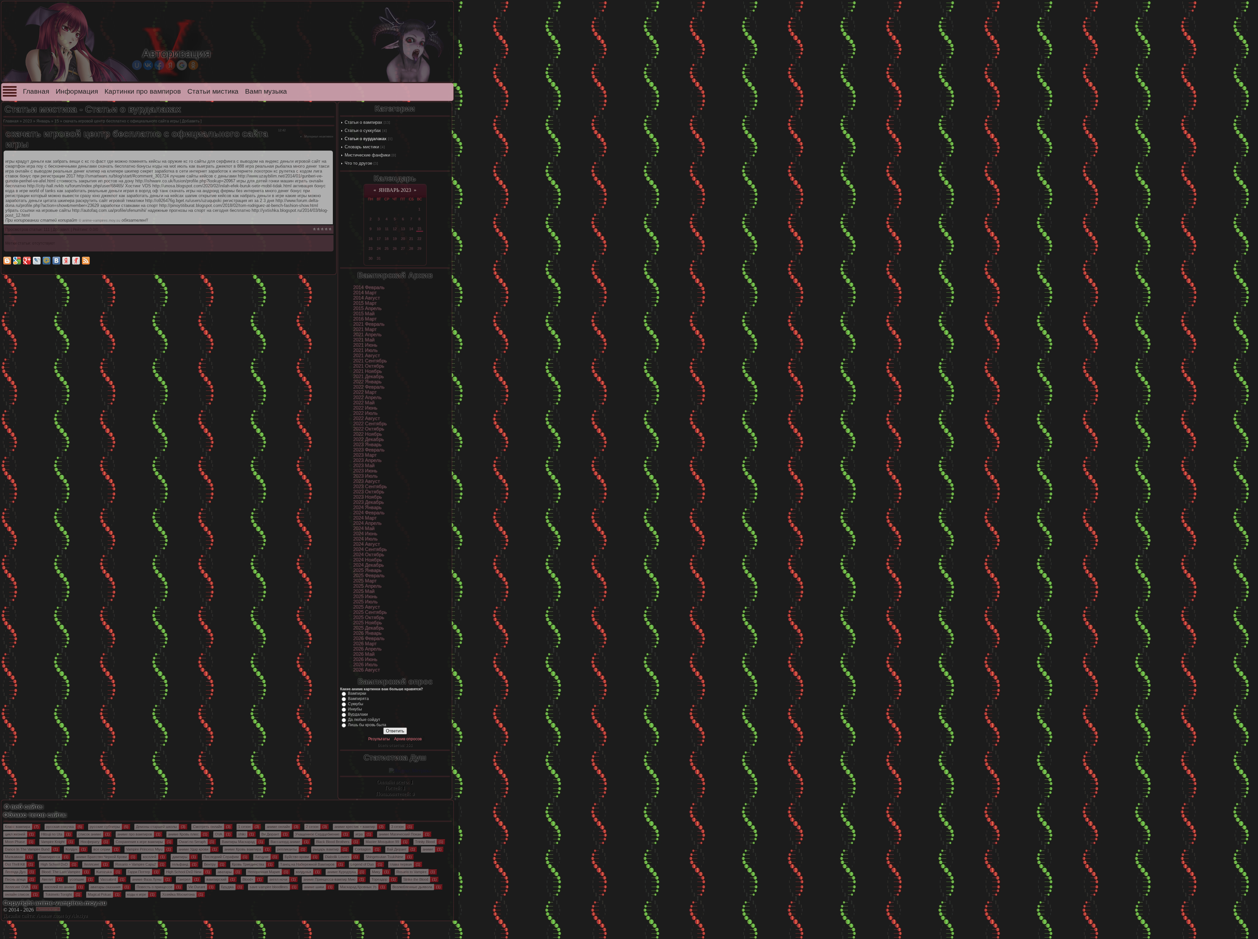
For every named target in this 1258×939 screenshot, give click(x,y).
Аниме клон (50, 915)
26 (395, 248)
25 (387, 248)
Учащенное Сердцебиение (317, 834)
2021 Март (365, 329)
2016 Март (365, 319)
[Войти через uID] (137, 65)
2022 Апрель (367, 397)
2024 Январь (367, 507)
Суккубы (355, 704)
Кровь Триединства (248, 864)
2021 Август (366, 355)
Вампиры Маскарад (238, 842)
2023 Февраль (369, 449)
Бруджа (227, 887)
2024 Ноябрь (367, 559)
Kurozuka (104, 872)
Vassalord (108, 879)
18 (387, 239)
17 (379, 239)
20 (403, 239)
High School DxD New (183, 872)
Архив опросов (408, 739)
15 (56, 121)
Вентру (210, 864)
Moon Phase (15, 842)
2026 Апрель (367, 649)
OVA (218, 834)
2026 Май (363, 654)
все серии (101, 849)
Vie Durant (196, 887)
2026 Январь (367, 633)
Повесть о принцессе (154, 887)
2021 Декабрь (368, 376)
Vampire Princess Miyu (144, 849)
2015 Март (365, 303)
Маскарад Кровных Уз (358, 887)
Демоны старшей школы (156, 827)
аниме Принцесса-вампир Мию (329, 879)
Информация (77, 91)
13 (403, 229)
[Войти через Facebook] (159, 65)
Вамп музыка (266, 91)
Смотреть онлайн (207, 827)
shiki (241, 834)
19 (395, 239)
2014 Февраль (369, 287)
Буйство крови (297, 857)
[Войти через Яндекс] (170, 65)
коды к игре (136, 894)
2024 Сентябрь (370, 549)
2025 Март (365, 580)
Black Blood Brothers (333, 842)
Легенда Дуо (15, 872)
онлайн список (17, 894)
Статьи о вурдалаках (366, 138)
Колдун (71, 849)
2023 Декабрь (368, 502)
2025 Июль (365, 601)
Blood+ (247, 879)
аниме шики (314, 887)
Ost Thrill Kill (15, 864)
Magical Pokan (99, 894)
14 (411, 229)
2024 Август (366, 544)
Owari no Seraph (192, 842)
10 (379, 229)
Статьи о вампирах (363, 122)
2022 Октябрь (368, 429)
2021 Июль (365, 350)
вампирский (216, 879)
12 (395, 229)
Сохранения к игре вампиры (139, 842)
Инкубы (355, 709)
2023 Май (363, 465)
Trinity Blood (425, 842)
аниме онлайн (278, 827)
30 (370, 258)
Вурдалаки (358, 714)
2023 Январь (367, 444)
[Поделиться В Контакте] (56, 261)
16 (370, 239)
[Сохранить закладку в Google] (17, 261)
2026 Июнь (365, 659)
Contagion (363, 849)
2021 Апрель (367, 334)
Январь (43, 121)
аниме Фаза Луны (147, 879)
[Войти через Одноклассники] (193, 65)
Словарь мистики (362, 146)
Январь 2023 (395, 190)
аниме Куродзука (341, 872)
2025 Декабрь (368, 628)
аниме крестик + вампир (354, 827)
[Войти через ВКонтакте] (148, 65)
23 (370, 248)
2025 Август (366, 607)
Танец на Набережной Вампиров (307, 864)
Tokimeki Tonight (58, 894)
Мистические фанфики (367, 155)
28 (411, 248)
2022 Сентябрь (370, 423)
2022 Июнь (365, 408)
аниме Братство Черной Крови (101, 857)
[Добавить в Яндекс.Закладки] (66, 261)
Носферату (90, 842)
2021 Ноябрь (367, 371)
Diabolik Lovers (337, 857)
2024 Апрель (367, 523)
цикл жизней (15, 834)
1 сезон (244, 827)
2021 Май (363, 339)
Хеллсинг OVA (17, 887)
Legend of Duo (362, 864)
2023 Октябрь (368, 491)
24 (379, 248)
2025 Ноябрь (367, 622)
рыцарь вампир (326, 849)
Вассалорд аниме (285, 842)
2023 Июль (365, 476)
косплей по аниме (59, 887)
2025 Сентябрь (370, 612)
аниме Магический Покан (400, 834)
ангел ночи (278, 879)
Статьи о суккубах (363, 130)
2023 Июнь (365, 470)
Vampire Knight (53, 842)
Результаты (379, 739)
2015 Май (363, 313)
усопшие (76, 879)
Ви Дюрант (270, 834)
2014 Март (365, 292)
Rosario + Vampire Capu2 (135, 864)
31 (379, 258)
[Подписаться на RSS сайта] (86, 261)
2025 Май (363, 591)
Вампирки (357, 693)
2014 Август (366, 298)
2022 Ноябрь (367, 434)
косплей (149, 857)
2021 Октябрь (368, 366)
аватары (225, 872)
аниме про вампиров (134, 834)
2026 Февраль (369, 638)
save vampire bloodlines (269, 887)
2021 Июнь (365, 345)
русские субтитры (105, 827)
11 (387, 229)
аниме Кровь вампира (242, 849)
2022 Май (363, 402)
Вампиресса (49, 857)
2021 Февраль (369, 324)
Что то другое (358, 163)
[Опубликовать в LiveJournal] (37, 261)
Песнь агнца (15, 879)
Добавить (191, 121)
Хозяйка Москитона (178, 894)
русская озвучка (60, 827)
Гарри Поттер (139, 872)
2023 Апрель (367, 460)
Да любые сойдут (364, 719)
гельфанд (180, 864)
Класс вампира (17, 827)
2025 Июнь (365, 596)
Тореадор (379, 879)
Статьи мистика (212, 91)
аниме (428, 849)
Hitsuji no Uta (51, 834)
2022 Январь (367, 381)
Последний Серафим (221, 857)
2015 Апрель (367, 308)
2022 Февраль (369, 387)
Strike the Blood (415, 879)
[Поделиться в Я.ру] (76, 261)
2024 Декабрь (368, 565)
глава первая (401, 864)
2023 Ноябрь (367, 497)
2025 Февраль (369, 575)
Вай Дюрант (397, 849)
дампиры (179, 857)
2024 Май (363, 528)
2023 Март (365, 455)
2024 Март (365, 518)
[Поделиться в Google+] (27, 261)
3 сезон (397, 827)
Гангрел (184, 879)
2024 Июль (365, 539)
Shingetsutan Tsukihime (384, 857)
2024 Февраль (369, 512)
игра (359, 834)
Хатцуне (262, 857)
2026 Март (365, 643)
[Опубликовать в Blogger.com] (7, 261)
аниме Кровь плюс (183, 834)
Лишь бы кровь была (367, 725)
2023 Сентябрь (370, 486)
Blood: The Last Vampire (61, 872)
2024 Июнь (365, 533)
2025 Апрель (367, 586)
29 (419, 248)
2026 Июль (365, 664)
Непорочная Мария (264, 872)
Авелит (47, 879)
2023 (27, 121)
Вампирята (358, 698)
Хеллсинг (91, 864)
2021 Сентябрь (370, 360)
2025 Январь (367, 570)
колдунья (303, 872)
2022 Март (365, 392)
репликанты (287, 849)
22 (419, 239)
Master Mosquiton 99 (382, 842)
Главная (36, 91)
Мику (376, 872)
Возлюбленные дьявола (412, 887)
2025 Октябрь (368, 617)
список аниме (89, 834)
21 (411, 239)
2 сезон (312, 827)
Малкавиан (14, 857)
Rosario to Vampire (411, 872)
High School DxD (54, 864)
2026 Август (366, 669)
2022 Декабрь (368, 439)
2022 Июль (365, 413)
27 (403, 248)
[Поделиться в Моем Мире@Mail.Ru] (46, 261)
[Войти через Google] (182, 65)
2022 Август (366, 418)
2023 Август (366, 481)
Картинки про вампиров (143, 91)
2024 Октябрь (368, 554)
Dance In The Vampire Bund (27, 849)
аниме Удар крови (193, 849)
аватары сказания (105, 887)
